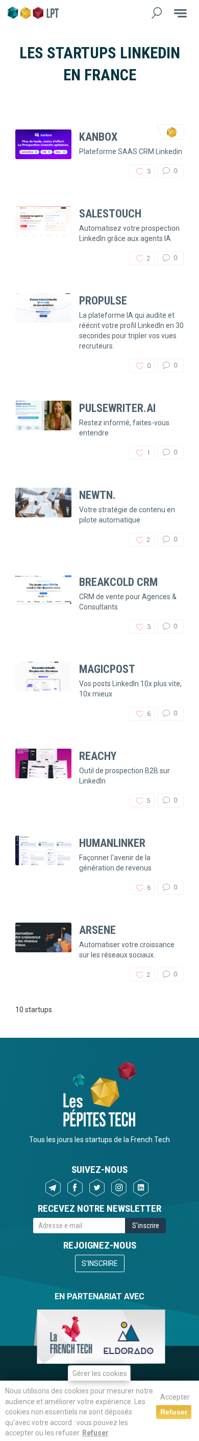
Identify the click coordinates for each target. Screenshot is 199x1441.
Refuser (95, 1433)
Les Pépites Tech (33, 13)
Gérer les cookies (99, 1373)
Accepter (175, 1397)
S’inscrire (100, 1263)
